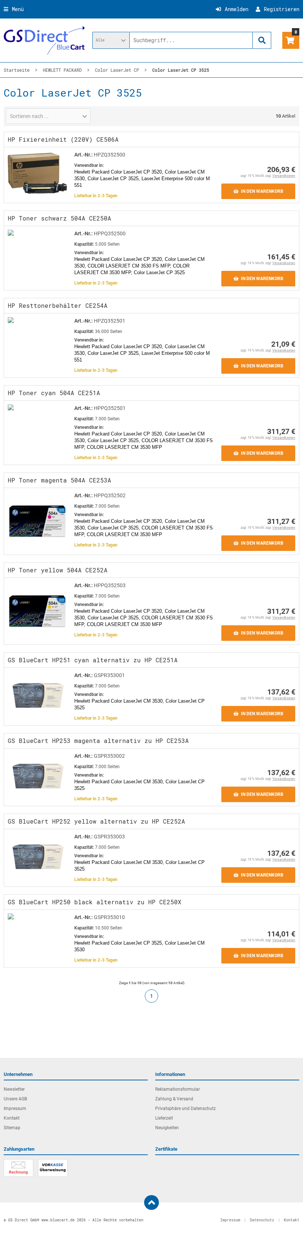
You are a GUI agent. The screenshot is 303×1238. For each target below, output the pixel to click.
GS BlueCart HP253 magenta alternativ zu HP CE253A (98, 740)
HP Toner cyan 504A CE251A (54, 393)
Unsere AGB (15, 1098)
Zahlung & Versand (174, 1098)
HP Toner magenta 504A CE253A (59, 480)
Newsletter (14, 1089)
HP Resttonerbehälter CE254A (58, 305)
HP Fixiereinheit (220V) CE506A (63, 139)
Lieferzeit (164, 1118)
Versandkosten (283, 176)
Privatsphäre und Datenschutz (185, 1108)
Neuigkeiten (167, 1127)
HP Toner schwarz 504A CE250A (59, 218)
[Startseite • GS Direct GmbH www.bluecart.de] (44, 40)
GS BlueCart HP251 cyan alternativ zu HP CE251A (93, 660)
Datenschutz (262, 1220)
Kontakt (12, 1118)
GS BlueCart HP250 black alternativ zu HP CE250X (94, 902)
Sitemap (12, 1127)
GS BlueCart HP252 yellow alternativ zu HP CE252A (96, 821)
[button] (110, 40)
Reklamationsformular (177, 1089)
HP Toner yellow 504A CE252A (58, 570)
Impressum (15, 1108)
